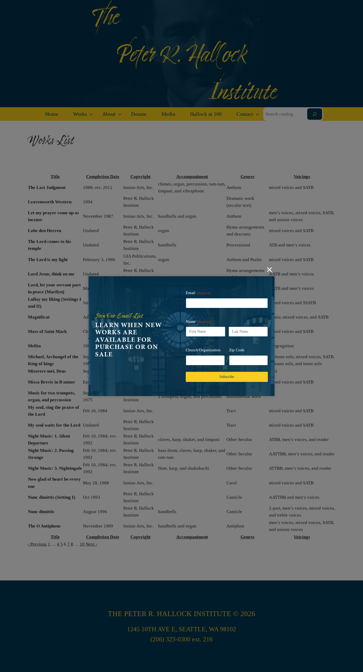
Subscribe (227, 377)
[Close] (269, 270)
